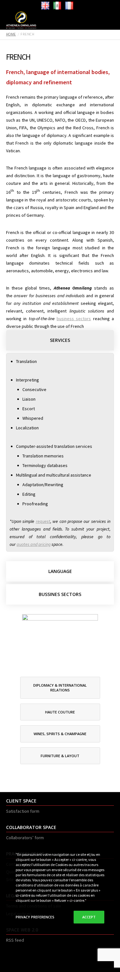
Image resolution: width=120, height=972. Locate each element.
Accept (89, 917)
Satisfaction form (22, 811)
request (43, 521)
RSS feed (15, 940)
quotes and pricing (34, 544)
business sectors (74, 318)
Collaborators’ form (25, 837)
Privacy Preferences (35, 917)
